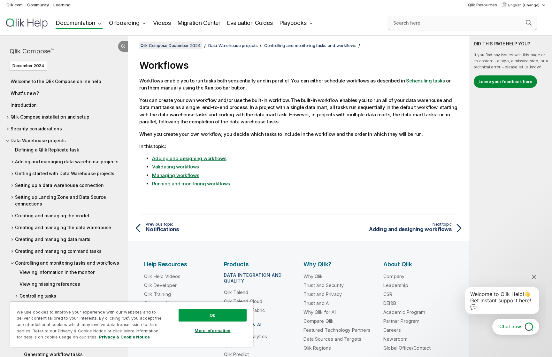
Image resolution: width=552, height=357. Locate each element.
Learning (61, 4)
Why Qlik (313, 276)
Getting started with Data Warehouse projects (64, 173)
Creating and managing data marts (52, 239)
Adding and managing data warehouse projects (66, 161)
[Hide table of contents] (123, 46)
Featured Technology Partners (336, 330)
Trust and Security (323, 285)
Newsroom (395, 339)
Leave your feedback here (505, 81)
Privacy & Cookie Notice (124, 336)
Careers (392, 330)
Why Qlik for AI (319, 312)
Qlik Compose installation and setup (50, 117)
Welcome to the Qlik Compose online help (56, 81)
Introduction (24, 105)
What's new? (25, 93)
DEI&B (389, 303)
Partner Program (401, 321)
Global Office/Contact (407, 348)
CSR (387, 294)
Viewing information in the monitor (57, 272)
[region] (131, 324)
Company (393, 276)
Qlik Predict (236, 354)
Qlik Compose (32, 51)
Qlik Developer (160, 285)
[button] (528, 22)
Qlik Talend (236, 292)
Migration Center (198, 22)
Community (38, 4)
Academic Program (404, 312)
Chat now (510, 326)
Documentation (75, 22)
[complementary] (511, 196)
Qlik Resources (482, 4)
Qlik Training (157, 294)
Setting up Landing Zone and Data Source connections (60, 200)
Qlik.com (14, 4)
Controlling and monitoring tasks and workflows (67, 263)
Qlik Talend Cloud (243, 301)
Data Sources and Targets (332, 339)
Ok (212, 315)
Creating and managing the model (52, 215)
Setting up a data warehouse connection (59, 185)
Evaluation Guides (250, 22)
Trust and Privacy (322, 294)
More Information (212, 330)
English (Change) (524, 5)
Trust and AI (316, 303)
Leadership (395, 285)
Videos (162, 22)
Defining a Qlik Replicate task (47, 149)
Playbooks (293, 22)
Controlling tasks (37, 296)
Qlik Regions (317, 348)
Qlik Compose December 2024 (171, 45)
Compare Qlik (318, 321)
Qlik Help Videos (162, 276)
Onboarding (124, 22)
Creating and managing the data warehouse (63, 227)
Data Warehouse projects (38, 140)
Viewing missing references (49, 284)
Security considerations (36, 128)
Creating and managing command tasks (58, 251)
